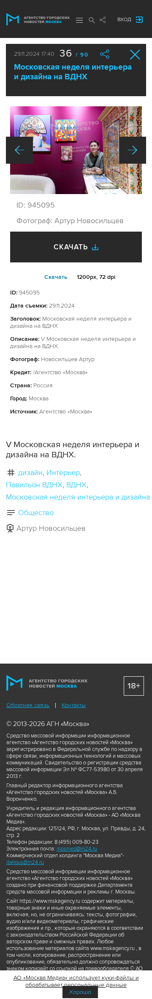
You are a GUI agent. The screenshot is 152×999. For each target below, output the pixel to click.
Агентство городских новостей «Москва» (38, 19)
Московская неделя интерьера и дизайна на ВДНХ (73, 72)
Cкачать (56, 277)
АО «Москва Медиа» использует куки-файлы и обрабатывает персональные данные (76, 981)
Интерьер (63, 472)
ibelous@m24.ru (25, 862)
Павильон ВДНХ (34, 484)
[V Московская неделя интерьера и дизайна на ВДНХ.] (76, 150)
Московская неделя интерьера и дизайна (78, 497)
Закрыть (135, 54)
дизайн (30, 472)
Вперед (132, 150)
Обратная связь (27, 705)
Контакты (74, 705)
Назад (19, 150)
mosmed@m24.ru (77, 848)
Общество (36, 512)
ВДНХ (76, 484)
